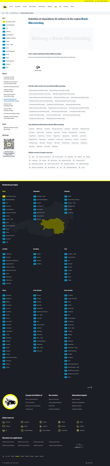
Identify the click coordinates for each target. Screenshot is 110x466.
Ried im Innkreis (39, 325)
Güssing (37, 203)
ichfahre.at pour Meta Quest (55, 445)
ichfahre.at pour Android (23, 445)
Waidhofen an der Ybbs (72, 374)
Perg (36, 321)
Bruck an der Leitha (71, 298)
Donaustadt (8, 305)
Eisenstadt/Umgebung (40, 199)
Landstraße (7, 328)
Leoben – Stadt (8, 44)
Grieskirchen (38, 308)
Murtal (6, 54)
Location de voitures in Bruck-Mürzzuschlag (9, 90)
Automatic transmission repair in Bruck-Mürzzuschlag (41, 101)
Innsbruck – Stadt (71, 254)
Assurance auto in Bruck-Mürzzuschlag (8, 105)
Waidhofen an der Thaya (72, 370)
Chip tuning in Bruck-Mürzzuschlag (37, 104)
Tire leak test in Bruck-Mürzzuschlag (59, 111)
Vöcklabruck (38, 344)
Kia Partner (76, 139)
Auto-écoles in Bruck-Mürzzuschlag (11, 113)
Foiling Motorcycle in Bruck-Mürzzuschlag (55, 118)
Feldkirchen (8, 254)
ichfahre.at (8, 463)
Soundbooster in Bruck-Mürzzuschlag (55, 104)
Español (22, 456)
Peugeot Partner (56, 136)
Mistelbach (69, 341)
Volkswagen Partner (85, 129)
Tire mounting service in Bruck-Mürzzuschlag (79, 108)
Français (17, 456)
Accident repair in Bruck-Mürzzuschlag (37, 108)
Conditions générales (77, 409)
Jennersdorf (38, 206)
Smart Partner (49, 132)
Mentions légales (76, 399)
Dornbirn (37, 260)
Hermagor (7, 257)
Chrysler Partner (75, 143)
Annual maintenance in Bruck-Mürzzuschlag (59, 90)
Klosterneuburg (70, 318)
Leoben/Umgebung (9, 51)
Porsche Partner (40, 132)
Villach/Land (8, 280)
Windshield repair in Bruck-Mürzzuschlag (57, 108)
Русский (7, 456)
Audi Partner (32, 129)
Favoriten (7, 308)
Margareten (7, 338)
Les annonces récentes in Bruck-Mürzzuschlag (9, 78)
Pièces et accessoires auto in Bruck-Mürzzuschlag (9, 95)
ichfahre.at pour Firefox (23, 442)
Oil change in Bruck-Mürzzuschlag (61, 97)
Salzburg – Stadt (71, 203)
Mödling (68, 334)
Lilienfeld (68, 331)
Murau (6, 58)
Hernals (7, 315)
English (36, 456)
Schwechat (69, 357)
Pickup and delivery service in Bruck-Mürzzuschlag (40, 97)
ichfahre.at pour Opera (54, 442)
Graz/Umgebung (8, 35)
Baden (68, 302)
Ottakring (7, 351)
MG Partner (49, 143)
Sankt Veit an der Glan (9, 270)
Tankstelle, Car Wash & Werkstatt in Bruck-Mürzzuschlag (11, 117)
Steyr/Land (38, 334)
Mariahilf (7, 341)
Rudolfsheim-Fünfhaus (10, 357)
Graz (6, 28)
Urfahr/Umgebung (39, 341)
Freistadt (37, 302)
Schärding (38, 331)
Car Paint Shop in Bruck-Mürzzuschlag (71, 115)
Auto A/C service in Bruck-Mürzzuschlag (80, 97)
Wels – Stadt (38, 347)
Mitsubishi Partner (33, 139)
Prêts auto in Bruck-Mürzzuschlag (11, 86)
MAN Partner (55, 146)
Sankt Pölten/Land (70, 351)
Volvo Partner (57, 143)
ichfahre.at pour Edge (38, 442)
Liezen (6, 48)
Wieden (7, 367)
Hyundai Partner (66, 136)
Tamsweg (68, 209)
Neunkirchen (69, 344)
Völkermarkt (7, 277)
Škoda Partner (75, 129)
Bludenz (37, 257)
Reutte (68, 277)
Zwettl (68, 377)
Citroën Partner (41, 136)
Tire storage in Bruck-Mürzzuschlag (77, 111)
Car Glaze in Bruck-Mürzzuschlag (73, 104)
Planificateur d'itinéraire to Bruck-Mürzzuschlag (11, 128)
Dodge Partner (84, 143)
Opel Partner (67, 129)
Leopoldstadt (8, 331)
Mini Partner (42, 143)
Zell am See (69, 212)
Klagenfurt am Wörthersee (11, 260)
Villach (6, 273)
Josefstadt (7, 325)
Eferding (37, 298)
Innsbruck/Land (70, 257)
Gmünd (68, 305)
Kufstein (68, 267)
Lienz (67, 273)
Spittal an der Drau (9, 267)
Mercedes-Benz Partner (57, 129)
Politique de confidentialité (78, 402)
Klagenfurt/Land (9, 264)
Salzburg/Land (70, 206)
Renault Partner (32, 136)
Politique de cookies (76, 406)
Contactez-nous (29, 409)
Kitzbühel (68, 264)
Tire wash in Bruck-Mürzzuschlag (53, 115)
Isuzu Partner (84, 139)
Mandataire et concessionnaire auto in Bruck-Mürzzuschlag (10, 82)
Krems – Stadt (69, 328)
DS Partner (48, 136)
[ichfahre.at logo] (4, 6)
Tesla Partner (57, 132)
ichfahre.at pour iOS (38, 445)
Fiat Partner (64, 132)
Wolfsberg (7, 283)
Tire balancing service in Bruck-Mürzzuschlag (39, 111)
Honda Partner (51, 139)
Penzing (7, 354)
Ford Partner (47, 129)
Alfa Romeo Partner (73, 132)
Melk (67, 338)
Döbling (7, 302)
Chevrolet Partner (66, 143)
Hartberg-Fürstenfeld (9, 38)
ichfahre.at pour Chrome (8, 442)
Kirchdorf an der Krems (41, 311)
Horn (67, 315)
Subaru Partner (59, 139)
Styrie (7, 13)
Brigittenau (7, 298)
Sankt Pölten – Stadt (71, 347)
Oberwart (37, 219)
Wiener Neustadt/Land (71, 364)
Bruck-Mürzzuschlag (14, 13)
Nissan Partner (42, 139)
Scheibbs (68, 354)
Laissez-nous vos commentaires (33, 406)
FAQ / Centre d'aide (30, 402)
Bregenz (38, 254)
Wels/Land (38, 351)
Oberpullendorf (39, 216)
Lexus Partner (83, 136)
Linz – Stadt (38, 315)
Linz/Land (38, 318)
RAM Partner (39, 146)
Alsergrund (7, 295)
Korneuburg (69, 321)
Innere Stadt (8, 321)
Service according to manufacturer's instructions (40, 94)
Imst (67, 260)
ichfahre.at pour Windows (8, 445)
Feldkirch (37, 264)
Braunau (37, 295)
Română (27, 456)
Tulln (67, 361)
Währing (7, 364)
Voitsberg (6, 64)
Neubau (7, 347)
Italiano (32, 456)
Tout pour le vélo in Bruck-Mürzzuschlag (8, 109)
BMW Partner (40, 129)
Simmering (7, 361)
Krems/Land (69, 325)
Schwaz (68, 280)
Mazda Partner (68, 139)
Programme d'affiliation (54, 409)
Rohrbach (37, 328)
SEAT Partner (32, 132)
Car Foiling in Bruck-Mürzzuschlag (36, 118)
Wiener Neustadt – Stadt (72, 367)
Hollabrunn (69, 311)
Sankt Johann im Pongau (72, 199)
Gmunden (37, 305)
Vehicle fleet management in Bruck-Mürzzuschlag (63, 94)
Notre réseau (52, 406)
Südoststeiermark (8, 61)
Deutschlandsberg (8, 25)
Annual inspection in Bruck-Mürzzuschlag (38, 90)
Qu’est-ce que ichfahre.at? (32, 399)
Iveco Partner (47, 146)
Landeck (68, 270)
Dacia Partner (82, 132)
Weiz (5, 67)
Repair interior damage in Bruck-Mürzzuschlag (65, 101)
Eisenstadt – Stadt (40, 196)
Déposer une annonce (54, 399)
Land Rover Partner (33, 143)
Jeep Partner (32, 146)
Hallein (68, 196)
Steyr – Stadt (38, 338)
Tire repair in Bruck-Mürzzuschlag (36, 115)
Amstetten (69, 295)
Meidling (7, 344)
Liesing (7, 334)
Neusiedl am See (39, 212)
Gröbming (7, 31)
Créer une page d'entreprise (55, 402)
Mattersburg (38, 209)
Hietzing (7, 318)
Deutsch (41, 456)
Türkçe (12, 456)
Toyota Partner (75, 136)
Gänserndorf (69, 308)
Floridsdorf (7, 311)
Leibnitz (7, 41)
